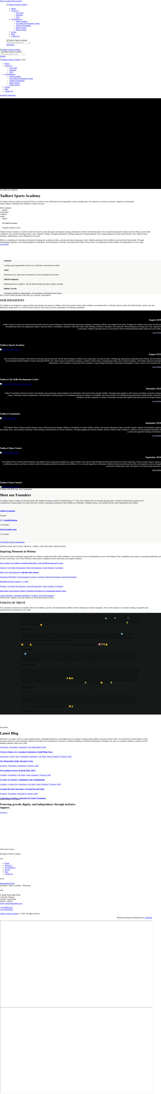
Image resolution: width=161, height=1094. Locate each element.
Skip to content (5, 1)
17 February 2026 (65, 757)
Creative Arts (13, 784)
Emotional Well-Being (8, 577)
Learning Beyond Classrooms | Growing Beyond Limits (22, 789)
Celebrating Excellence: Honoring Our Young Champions (23, 798)
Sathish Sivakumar (7, 511)
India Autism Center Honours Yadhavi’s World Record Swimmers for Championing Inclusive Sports (33, 591)
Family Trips (14, 757)
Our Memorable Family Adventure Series (16, 761)
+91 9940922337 (6, 907)
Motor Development (34, 568)
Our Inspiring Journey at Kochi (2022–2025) (17, 770)
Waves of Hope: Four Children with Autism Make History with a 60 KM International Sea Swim (31, 563)
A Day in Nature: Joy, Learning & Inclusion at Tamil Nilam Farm (26, 752)
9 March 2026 (40, 747)
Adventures (4, 747)
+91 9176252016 (6, 910)
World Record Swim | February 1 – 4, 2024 (14, 581)
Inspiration (23, 747)
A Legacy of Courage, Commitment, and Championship (22, 780)
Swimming (59, 568)
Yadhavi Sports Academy (9, 914)
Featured (3, 568)
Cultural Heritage (6, 596)
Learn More (4, 244)
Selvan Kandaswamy (8, 529)
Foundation (14, 747)
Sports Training (48, 568)
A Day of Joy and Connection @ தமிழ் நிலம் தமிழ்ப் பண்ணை (19, 572)
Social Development (68, 577)
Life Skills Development (16, 568)
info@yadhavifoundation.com (11, 903)
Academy (3, 766)
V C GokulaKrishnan (8, 520)
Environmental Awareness (27, 577)
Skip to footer (17, 1)
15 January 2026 (31, 794)
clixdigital (148, 918)
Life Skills (31, 747)
